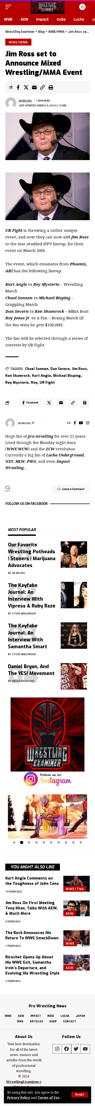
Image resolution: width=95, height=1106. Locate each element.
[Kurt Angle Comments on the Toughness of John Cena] (76, 884)
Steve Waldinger (24, 613)
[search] (71, 7)
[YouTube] (81, 423)
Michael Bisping (67, 375)
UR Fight (47, 382)
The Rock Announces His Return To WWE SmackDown (32, 935)
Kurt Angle (41, 375)
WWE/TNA (75, 888)
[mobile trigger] (9, 7)
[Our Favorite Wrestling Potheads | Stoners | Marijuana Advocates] (74, 554)
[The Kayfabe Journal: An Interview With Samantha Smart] (74, 635)
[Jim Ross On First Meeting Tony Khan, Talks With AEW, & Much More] (76, 908)
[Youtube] (85, 1049)
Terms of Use (48, 1097)
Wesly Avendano (23, 681)
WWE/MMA (18, 42)
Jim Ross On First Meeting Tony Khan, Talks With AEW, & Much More (31, 908)
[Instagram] (88, 423)
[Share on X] (26, 87)
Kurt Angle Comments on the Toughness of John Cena (32, 881)
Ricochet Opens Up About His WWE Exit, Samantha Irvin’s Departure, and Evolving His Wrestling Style (32, 965)
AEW (70, 913)
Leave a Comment (73, 489)
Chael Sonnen (36, 368)
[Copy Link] (42, 87)
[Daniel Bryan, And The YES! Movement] (74, 676)
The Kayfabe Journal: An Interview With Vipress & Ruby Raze (31, 595)
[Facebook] (75, 423)
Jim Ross (79, 368)
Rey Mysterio (17, 382)
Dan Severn (60, 368)
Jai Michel (25, 101)
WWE (70, 943)
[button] (14, 817)
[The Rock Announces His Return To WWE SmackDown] (76, 938)
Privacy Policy (18, 1097)
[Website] (68, 423)
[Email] (34, 87)
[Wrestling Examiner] (47, 7)
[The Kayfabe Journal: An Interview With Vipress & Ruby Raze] (74, 595)
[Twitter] (76, 1049)
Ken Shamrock (17, 375)
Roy (34, 382)
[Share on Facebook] (18, 87)
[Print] (50, 87)
